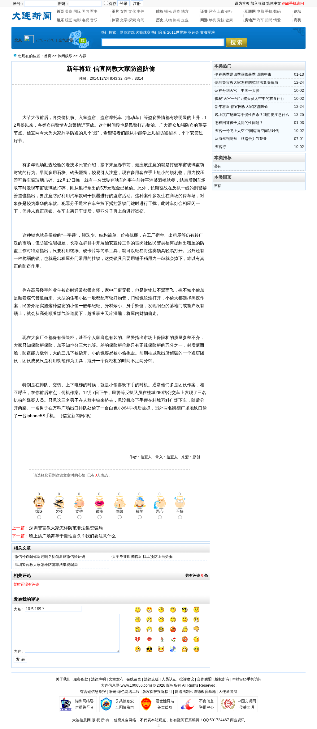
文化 (132, 11)
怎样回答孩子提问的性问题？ (239, 123)
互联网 (250, 11)
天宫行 (220, 147)
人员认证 (169, 679)
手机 (268, 11)
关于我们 (63, 679)
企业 (185, 20)
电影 (77, 20)
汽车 (260, 20)
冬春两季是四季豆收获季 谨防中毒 (243, 74)
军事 (94, 11)
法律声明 (98, 679)
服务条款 (80, 679)
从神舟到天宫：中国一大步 (237, 90)
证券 (204, 11)
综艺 (68, 20)
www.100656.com (136, 685)
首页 (60, 11)
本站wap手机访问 (247, 679)
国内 (85, 11)
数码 (277, 11)
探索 (132, 20)
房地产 (250, 20)
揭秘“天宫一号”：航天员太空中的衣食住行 (249, 98)
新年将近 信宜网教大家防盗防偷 (241, 106)
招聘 (268, 20)
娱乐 (60, 20)
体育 (115, 20)
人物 (168, 20)
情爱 (277, 20)
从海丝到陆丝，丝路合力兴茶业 (241, 139)
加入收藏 (257, 3)
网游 (204, 20)
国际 (77, 11)
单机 (212, 20)
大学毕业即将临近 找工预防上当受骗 (142, 556)
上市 (220, 11)
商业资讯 (237, 720)
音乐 (94, 20)
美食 (68, 11)
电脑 (260, 11)
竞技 (220, 20)
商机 (297, 20)
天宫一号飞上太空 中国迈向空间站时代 (247, 131)
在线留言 (133, 679)
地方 (185, 11)
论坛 (297, 11)
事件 (140, 11)
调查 (176, 11)
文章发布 (116, 679)
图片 (115, 11)
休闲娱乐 (65, 56)
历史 (159, 20)
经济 (212, 11)
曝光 (168, 11)
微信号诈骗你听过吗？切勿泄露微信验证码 (50, 556)
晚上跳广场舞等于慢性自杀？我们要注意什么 (72, 535)
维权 (159, 11)
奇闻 (140, 20)
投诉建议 (186, 679)
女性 (124, 11)
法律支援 (151, 679)
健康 (229, 20)
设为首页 (242, 3)
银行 (229, 11)
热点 (176, 20)
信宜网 (33, 132)
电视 (85, 20)
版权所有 (222, 679)
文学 (124, 20)
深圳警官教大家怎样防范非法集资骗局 (66, 527)
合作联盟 (204, 679)
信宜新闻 (71, 415)
